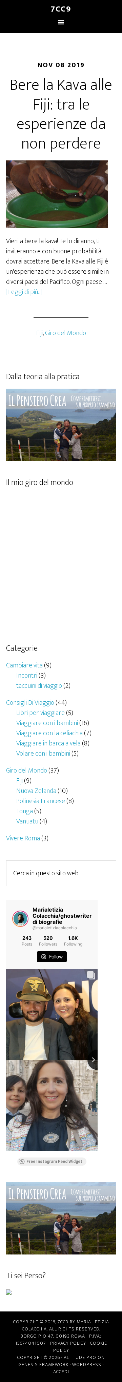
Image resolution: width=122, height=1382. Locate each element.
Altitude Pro (80, 1357)
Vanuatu (27, 821)
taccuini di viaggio (39, 686)
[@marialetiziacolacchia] (20, 919)
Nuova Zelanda (36, 791)
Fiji (39, 333)
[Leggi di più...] (24, 292)
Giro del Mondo (65, 333)
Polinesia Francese (40, 801)
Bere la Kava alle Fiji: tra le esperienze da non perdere (61, 114)
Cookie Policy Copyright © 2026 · (62, 1350)
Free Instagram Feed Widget (54, 1161)
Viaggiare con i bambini (47, 723)
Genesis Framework (43, 1364)
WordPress (86, 1364)
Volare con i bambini (43, 753)
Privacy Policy (68, 1343)
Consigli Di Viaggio (30, 702)
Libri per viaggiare (40, 713)
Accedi (61, 1372)
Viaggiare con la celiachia (49, 733)
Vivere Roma (23, 838)
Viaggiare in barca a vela (48, 743)
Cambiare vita (24, 665)
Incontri (26, 675)
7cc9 (61, 9)
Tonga (24, 811)
